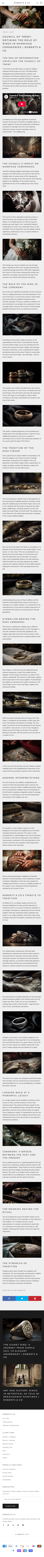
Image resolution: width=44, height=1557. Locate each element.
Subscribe (11, 1506)
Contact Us (6, 1454)
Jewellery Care (7, 1447)
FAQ (4, 1451)
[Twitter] (8, 1525)
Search (5, 1458)
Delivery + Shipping (9, 1437)
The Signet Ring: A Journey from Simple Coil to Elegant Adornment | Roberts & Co (20, 1351)
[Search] (37, 3)
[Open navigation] (3, 3)
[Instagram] (13, 1525)
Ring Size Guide (8, 1444)
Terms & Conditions (9, 1469)
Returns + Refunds (9, 1440)
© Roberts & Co (22, 1534)
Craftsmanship (7, 1422)
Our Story (6, 1418)
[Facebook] (3, 1525)
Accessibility (7, 1480)
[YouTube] (23, 1525)
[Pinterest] (18, 1525)
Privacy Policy (7, 1473)
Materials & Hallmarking (11, 1425)
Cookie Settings (8, 1476)
